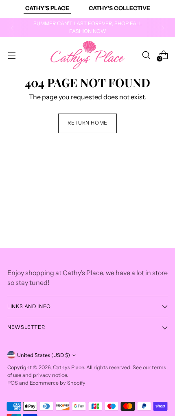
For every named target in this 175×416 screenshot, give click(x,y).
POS (12, 383)
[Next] (163, 27)
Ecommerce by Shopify (57, 383)
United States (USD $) (43, 355)
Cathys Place (68, 367)
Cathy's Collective (119, 8)
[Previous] (12, 27)
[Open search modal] (146, 54)
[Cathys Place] (87, 55)
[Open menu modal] (11, 54)
